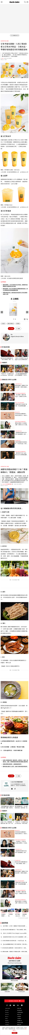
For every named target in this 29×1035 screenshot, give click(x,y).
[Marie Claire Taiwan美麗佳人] (14, 1005)
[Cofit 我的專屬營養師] (6, 784)
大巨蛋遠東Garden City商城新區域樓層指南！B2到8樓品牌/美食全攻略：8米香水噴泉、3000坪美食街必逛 (10, 915)
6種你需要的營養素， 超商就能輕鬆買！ (12, 764)
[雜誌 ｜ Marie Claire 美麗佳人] (14, 973)
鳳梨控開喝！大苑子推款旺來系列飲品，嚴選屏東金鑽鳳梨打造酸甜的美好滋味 (15, 285)
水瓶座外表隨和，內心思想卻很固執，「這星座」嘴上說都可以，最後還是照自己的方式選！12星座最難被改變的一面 (3, 915)
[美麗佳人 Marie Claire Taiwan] (7, 1005)
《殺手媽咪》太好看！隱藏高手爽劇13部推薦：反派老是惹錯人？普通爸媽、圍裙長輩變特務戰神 (14, 926)
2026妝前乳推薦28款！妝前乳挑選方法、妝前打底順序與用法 (14, 948)
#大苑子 (3, 323)
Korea (6, 1016)
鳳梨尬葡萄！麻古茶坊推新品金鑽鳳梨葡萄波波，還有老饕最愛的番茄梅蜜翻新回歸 (15, 289)
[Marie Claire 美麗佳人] (14, 2)
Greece (7, 1014)
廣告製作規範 (20, 1022)
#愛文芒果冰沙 (10, 323)
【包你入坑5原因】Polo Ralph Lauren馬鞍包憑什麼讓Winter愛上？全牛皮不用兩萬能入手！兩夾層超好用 (14, 933)
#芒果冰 (18, 323)
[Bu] (6, 337)
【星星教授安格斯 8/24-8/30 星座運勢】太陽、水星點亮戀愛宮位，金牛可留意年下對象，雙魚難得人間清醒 (14, 937)
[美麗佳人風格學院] (7, 987)
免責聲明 (19, 1018)
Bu (3, 58)
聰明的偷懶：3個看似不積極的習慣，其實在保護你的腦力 (14, 951)
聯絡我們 (19, 1024)
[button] (2, 312)
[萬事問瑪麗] (22, 987)
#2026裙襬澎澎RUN (15, 35)
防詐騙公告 (19, 1020)
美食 (8, 41)
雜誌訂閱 (19, 1008)
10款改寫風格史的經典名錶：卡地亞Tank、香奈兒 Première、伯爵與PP (14, 940)
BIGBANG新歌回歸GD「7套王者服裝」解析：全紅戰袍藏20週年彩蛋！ (14, 929)
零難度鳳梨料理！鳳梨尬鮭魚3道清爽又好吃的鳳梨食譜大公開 (15, 293)
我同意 (14, 1033)
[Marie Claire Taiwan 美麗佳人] (10, 1005)
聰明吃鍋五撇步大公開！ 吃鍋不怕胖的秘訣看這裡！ (15, 766)
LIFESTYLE (4, 41)
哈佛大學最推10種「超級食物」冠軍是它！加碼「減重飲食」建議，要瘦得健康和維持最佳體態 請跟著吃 (15, 760)
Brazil (6, 1010)
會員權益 (19, 1016)
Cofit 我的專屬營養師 (7, 484)
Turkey (7, 1024)
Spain (6, 1020)
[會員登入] (27, 2)
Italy (6, 1018)
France (7, 1012)
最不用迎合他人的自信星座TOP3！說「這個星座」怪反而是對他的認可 (17, 915)
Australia (7, 1008)
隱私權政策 (19, 1010)
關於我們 (19, 1014)
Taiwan (7, 1022)
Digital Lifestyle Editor (17, 336)
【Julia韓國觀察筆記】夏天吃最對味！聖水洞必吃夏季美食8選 (14, 944)
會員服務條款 (20, 1012)
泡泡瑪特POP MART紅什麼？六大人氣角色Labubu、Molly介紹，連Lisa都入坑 (25, 915)
